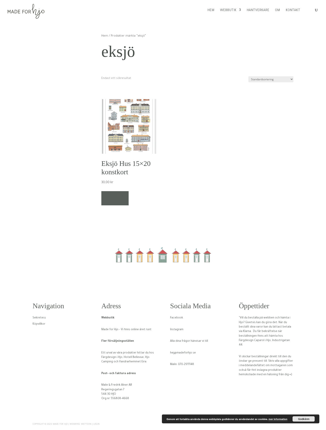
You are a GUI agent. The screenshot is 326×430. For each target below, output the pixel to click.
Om (277, 10)
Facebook (176, 318)
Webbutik (228, 10)
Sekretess (39, 318)
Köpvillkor (39, 324)
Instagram (176, 329)
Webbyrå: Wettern (80, 424)
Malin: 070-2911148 (182, 364)
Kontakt (293, 10)
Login (96, 424)
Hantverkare (258, 10)
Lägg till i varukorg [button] (115, 198)
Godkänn (303, 419)
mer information (278, 419)
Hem (210, 10)
